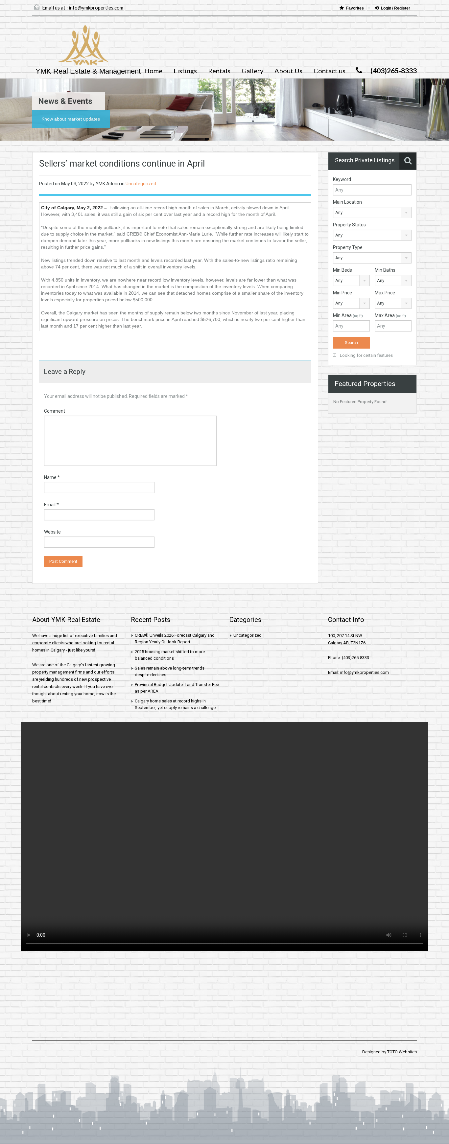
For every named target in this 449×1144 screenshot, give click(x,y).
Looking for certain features (366, 355)
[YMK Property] (70, 48)
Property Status (349, 224)
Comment (54, 411)
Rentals (219, 71)
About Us (288, 71)
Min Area (348, 315)
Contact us (329, 71)
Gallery (252, 71)
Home (153, 71)
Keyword (342, 179)
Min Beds (342, 270)
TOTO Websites (402, 1051)
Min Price (342, 292)
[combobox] (372, 212)
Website (52, 532)
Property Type (348, 247)
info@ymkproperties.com (96, 8)
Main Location (347, 202)
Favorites (355, 8)
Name (52, 477)
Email (51, 504)
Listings (185, 71)
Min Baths (385, 270)
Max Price (385, 292)
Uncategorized (141, 183)
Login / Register (395, 8)
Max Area (390, 315)
